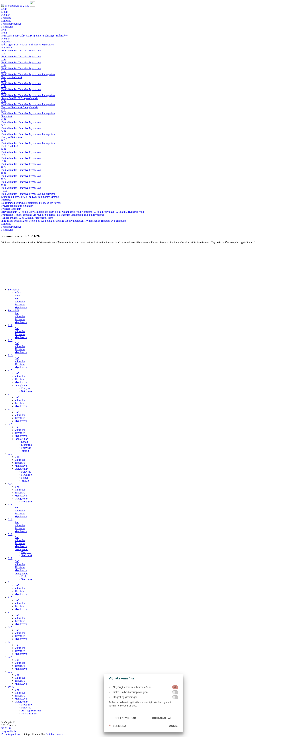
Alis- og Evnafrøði (33, 196)
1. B (3, 59)
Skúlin (4, 32)
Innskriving (7, 220)
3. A (3, 92)
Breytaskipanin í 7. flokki (15, 211)
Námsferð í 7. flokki (92, 211)
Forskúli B (6, 47)
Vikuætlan (25, 44)
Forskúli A (6, 41)
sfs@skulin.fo (12, 5)
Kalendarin (7, 229)
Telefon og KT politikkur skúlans (46, 220)
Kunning (6, 199)
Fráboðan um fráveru (50, 202)
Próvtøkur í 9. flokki (114, 211)
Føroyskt (6, 77)
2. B (3, 80)
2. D (3, 86)
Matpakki (6, 223)
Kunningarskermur (11, 226)
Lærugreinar (48, 74)
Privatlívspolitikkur (11, 734)
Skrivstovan (7, 35)
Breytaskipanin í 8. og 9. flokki (45, 211)
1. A (3, 53)
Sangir (5, 98)
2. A (3, 71)
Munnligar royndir (72, 211)
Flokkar (5, 38)
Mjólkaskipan (21, 220)
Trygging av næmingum (113, 220)
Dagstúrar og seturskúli (13, 202)
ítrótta (4, 44)
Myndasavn (48, 44)
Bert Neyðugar (125, 718)
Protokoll (51, 734)
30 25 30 (25, 5)
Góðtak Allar (162, 718)
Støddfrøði (16, 77)
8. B (3, 173)
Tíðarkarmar (63, 214)
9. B (3, 184)
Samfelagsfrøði (51, 196)
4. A (3, 110)
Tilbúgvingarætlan (74, 220)
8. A (3, 167)
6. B (3, 149)
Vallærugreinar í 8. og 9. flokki (17, 217)
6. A (3, 140)
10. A (4, 190)
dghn (11, 44)
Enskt (4, 146)
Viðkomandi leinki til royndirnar (87, 214)
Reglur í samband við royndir (29, 214)
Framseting (7, 214)
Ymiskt (34, 98)
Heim (4, 29)
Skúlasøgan (49, 35)
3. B (3, 101)
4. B (3, 119)
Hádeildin (16, 208)
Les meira (119, 726)
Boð (16, 44)
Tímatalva (36, 44)
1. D (3, 65)
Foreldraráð (32, 202)
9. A (3, 178)
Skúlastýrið (62, 35)
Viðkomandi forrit (43, 217)
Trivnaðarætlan (92, 220)
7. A (3, 155)
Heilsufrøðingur (34, 35)
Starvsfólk (20, 35)
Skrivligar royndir (134, 211)
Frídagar (6, 208)
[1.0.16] (173, 726)
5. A (3, 125)
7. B (3, 161)
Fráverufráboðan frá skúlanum (17, 205)
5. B (3, 131)
